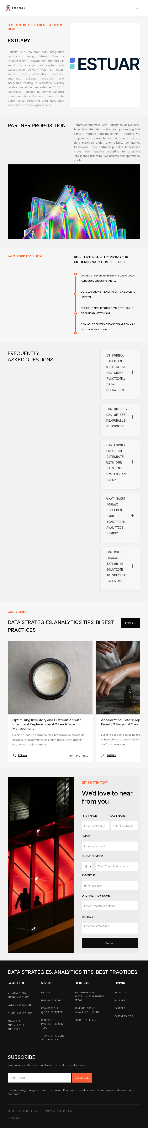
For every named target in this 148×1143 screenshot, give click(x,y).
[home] (15, 8)
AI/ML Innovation (20, 1013)
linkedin (14, 1118)
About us (120, 992)
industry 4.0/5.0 (87, 1020)
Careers (119, 1008)
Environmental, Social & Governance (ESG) (89, 996)
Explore (130, 623)
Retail (45, 992)
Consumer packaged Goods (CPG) (52, 1023)
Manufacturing (51, 1000)
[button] (137, 8)
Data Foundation (19, 1005)
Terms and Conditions (23, 1111)
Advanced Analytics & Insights (16, 1025)
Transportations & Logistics (52, 1037)
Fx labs (119, 1000)
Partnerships (123, 1016)
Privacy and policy (58, 1111)
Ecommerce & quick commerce (52, 1010)
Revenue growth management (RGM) (87, 1010)
